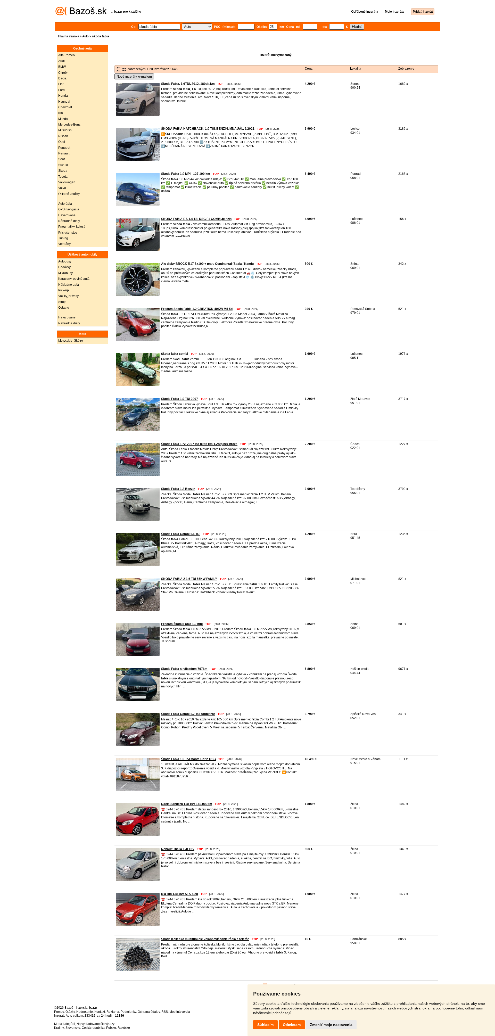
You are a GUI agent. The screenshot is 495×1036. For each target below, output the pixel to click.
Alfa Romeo (66, 55)
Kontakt (99, 1012)
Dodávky (64, 267)
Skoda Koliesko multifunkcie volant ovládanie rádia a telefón (205, 939)
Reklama (112, 1012)
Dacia (62, 78)
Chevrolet (65, 107)
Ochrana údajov (149, 1012)
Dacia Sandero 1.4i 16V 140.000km (186, 804)
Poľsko (111, 1028)
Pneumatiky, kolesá (71, 226)
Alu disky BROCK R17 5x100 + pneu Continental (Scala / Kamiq (207, 264)
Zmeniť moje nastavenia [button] (331, 1025)
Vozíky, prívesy (68, 296)
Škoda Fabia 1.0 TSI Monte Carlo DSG (188, 759)
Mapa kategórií (64, 1024)
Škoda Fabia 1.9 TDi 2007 (179, 399)
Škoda (62, 170)
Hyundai (64, 101)
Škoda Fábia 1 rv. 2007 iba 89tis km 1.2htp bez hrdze (199, 444)
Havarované (67, 215)
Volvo (62, 188)
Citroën (63, 73)
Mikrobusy (65, 273)
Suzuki (63, 165)
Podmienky (128, 1012)
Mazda (63, 119)
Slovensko (72, 1028)
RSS (164, 1012)
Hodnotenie (84, 1012)
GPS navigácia (68, 209)
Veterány (64, 244)
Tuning (63, 238)
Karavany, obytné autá (73, 279)
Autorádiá (65, 203)
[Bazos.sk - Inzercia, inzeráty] (81, 14)
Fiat (60, 84)
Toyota (63, 176)
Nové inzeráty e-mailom (134, 76)
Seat (61, 159)
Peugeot (64, 148)
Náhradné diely (69, 221)
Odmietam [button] (292, 1025)
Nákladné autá (68, 284)
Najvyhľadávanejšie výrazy (95, 1024)
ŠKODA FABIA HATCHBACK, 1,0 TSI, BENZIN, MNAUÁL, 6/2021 (207, 128)
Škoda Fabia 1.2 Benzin (178, 489)
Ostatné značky (69, 194)
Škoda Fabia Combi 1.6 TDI (180, 534)
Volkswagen (66, 182)
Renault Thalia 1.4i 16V (177, 849)
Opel (61, 142)
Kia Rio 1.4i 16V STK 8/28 (179, 894)
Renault (63, 153)
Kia (60, 113)
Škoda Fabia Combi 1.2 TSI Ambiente (188, 714)
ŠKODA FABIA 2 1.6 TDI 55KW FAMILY (189, 579)
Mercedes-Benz (69, 124)
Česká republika (93, 1028)
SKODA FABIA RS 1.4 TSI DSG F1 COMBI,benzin (196, 219)
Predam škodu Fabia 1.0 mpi (182, 624)
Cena (308, 68)
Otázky (70, 1012)
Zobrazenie (406, 68)
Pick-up (63, 290)
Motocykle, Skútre (70, 340)
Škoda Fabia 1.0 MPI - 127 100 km (185, 174)
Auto (85, 36)
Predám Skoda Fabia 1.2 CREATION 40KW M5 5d (197, 309)
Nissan (63, 136)
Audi (61, 61)
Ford (61, 90)
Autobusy (64, 261)
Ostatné (63, 307)
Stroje (62, 302)
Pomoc (59, 1012)
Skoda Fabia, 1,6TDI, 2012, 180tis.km (188, 84)
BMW (62, 67)
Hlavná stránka (68, 36)
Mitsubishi (65, 130)
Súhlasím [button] (265, 1025)
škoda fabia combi (174, 354)
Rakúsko (124, 1028)
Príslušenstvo (67, 232)
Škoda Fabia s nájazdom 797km (184, 669)
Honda (63, 95)
